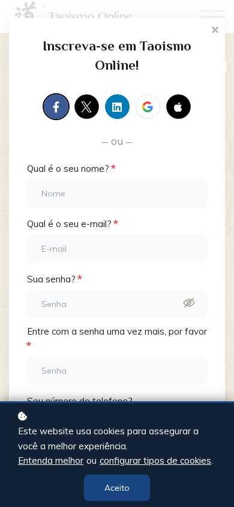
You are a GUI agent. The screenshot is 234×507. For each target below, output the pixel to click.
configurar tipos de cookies (155, 460)
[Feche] (215, 28)
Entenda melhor (50, 460)
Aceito (117, 487)
